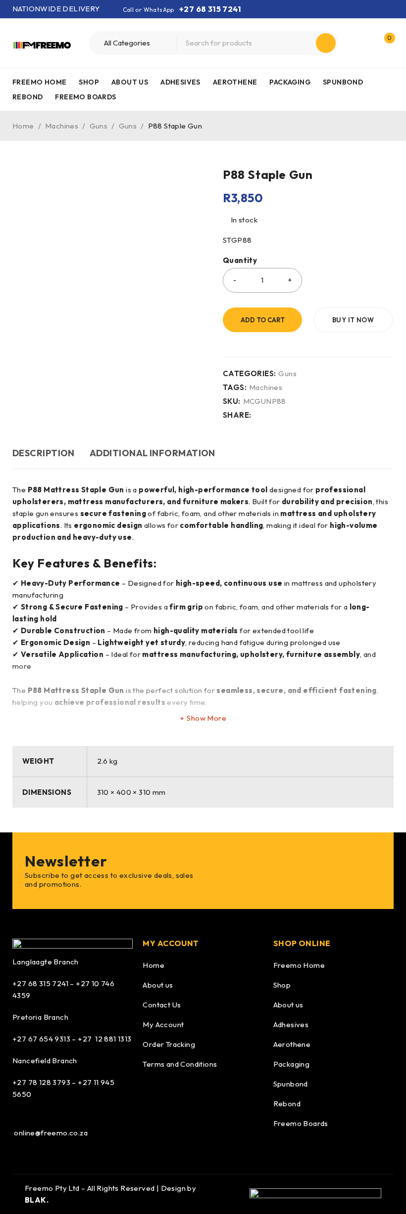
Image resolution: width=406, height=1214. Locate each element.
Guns (99, 125)
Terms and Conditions (180, 1064)
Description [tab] (43, 453)
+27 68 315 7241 (210, 8)
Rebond (287, 1103)
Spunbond (290, 1083)
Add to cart (263, 320)
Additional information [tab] (152, 453)
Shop (282, 985)
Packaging (291, 1064)
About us (158, 985)
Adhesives (291, 1024)
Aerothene (292, 1044)
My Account (163, 1024)
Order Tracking (169, 1044)
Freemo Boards (300, 1123)
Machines (61, 125)
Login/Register (363, 43)
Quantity (240, 260)
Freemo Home (299, 965)
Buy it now (353, 320)
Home (23, 125)
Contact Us (162, 1004)
